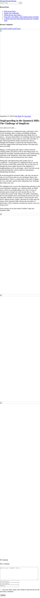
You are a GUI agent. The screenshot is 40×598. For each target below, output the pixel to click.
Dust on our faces (9, 11)
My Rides (18, 116)
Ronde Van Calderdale (11, 13)
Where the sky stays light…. (13, 15)
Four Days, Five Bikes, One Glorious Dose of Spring (21, 17)
